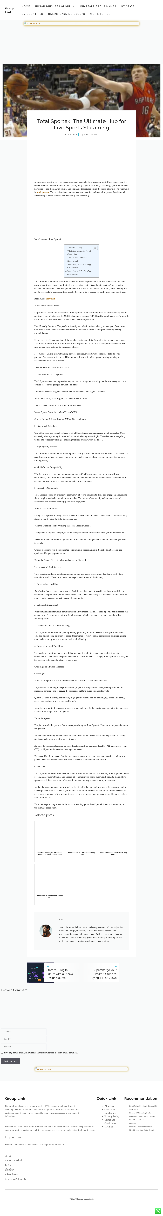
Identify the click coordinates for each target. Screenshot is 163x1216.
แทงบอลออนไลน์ (13, 1160)
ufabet (8, 1156)
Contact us (109, 1109)
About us (109, 1106)
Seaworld (50, 298)
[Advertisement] (81, 45)
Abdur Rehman (91, 134)
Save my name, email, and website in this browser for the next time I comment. (41, 1052)
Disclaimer (110, 1112)
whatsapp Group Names (98, 6)
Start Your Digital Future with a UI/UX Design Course (59, 973)
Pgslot (8, 1165)
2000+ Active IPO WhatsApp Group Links (79, 273)
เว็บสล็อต (9, 1169)
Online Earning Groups (66, 14)
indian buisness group (53, 6)
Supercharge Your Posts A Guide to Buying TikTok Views (103, 973)
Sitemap (108, 1126)
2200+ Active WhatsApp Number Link (77, 259)
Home (26, 6)
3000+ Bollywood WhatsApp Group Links (79, 266)
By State (128, 6)
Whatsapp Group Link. (84, 1199)
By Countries (32, 14)
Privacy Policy (112, 1116)
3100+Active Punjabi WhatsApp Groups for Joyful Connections (79, 250)
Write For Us (100, 14)
